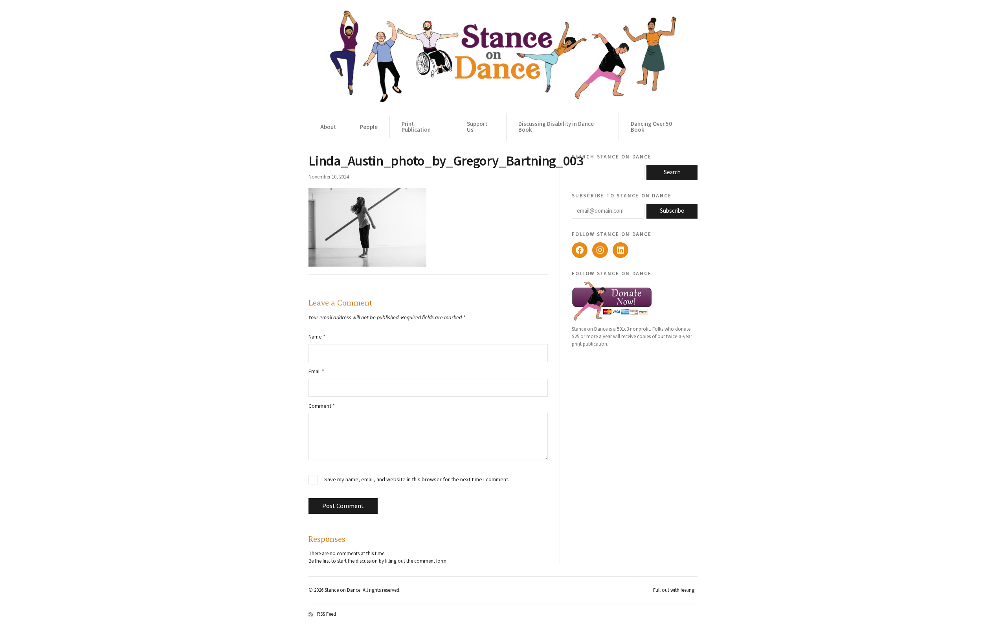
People (369, 127)
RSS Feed (326, 614)
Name (316, 337)
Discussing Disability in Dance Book (556, 127)
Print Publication (416, 127)
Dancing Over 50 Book (651, 127)
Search (672, 172)
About (328, 127)
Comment (321, 406)
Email (316, 372)
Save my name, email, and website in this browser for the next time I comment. (416, 480)
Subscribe (672, 211)
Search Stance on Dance (612, 156)
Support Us (477, 127)
